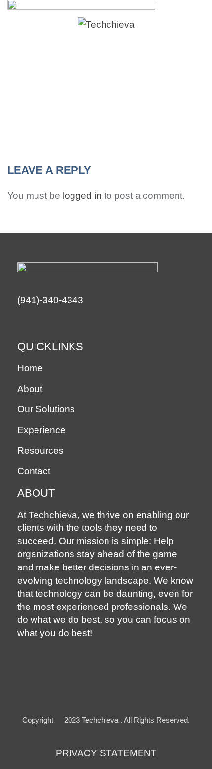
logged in (82, 195)
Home (30, 368)
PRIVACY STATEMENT (106, 753)
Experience (41, 430)
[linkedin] (23, 324)
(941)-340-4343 (50, 300)
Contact (33, 471)
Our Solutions (46, 409)
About (29, 389)
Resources (40, 450)
